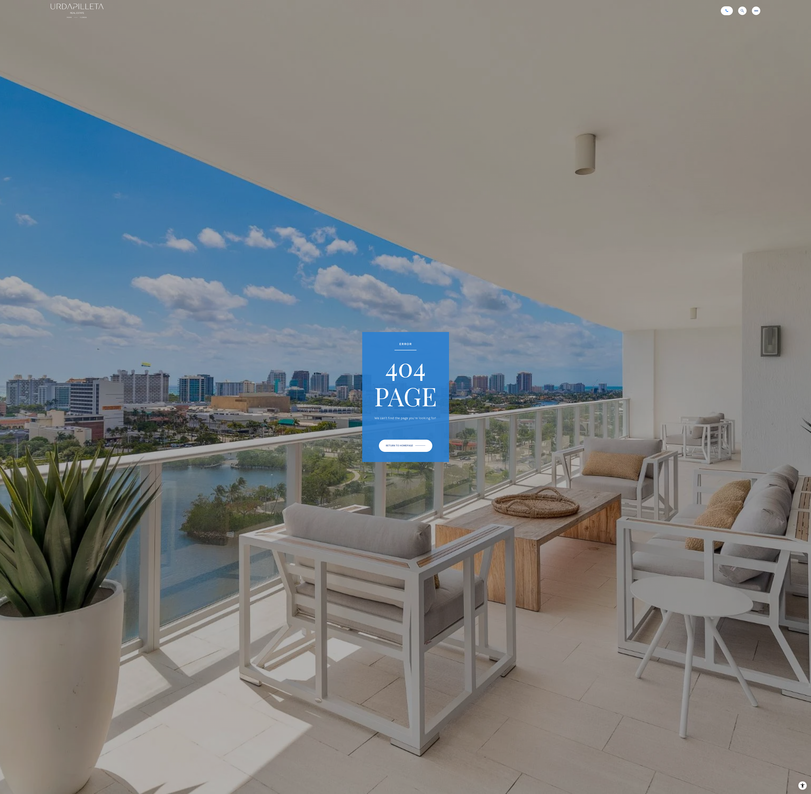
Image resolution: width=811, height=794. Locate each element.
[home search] (742, 11)
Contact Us (727, 10)
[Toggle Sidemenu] (756, 11)
